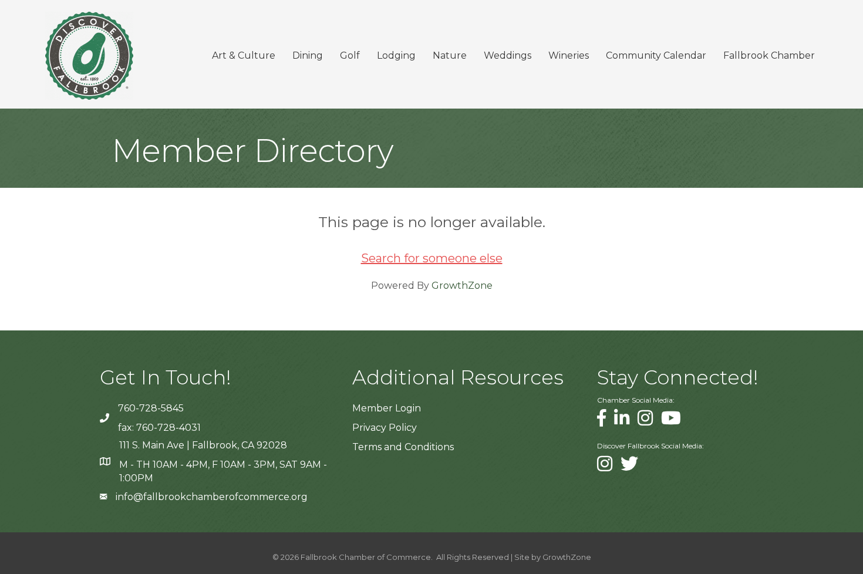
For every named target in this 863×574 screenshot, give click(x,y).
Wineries (568, 55)
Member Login (386, 408)
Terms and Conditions (403, 447)
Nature (450, 55)
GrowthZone (462, 285)
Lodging (396, 55)
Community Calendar (656, 55)
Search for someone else (432, 258)
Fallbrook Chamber (769, 55)
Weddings (507, 55)
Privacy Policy (384, 427)
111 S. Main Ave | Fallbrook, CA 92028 (203, 445)
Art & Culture (243, 55)
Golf (350, 55)
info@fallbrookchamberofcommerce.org (212, 496)
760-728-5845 (151, 408)
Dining (307, 55)
